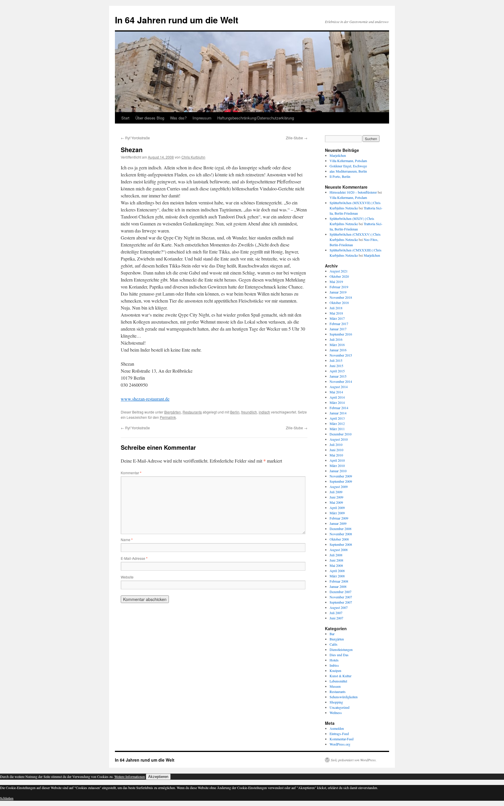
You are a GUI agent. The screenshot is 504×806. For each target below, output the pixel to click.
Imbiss (334, 665)
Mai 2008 (336, 565)
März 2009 (337, 512)
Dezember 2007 (340, 591)
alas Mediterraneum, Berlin (348, 171)
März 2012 (337, 423)
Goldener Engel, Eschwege (348, 166)
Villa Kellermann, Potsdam (348, 160)
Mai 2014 (336, 392)
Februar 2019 (339, 286)
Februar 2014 (339, 407)
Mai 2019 (336, 281)
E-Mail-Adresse (134, 558)
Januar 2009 (338, 523)
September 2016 (341, 334)
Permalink (168, 417)
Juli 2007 (336, 612)
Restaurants (192, 411)
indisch (264, 411)
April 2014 (337, 397)
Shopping (336, 702)
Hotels (334, 660)
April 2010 (337, 460)
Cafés (333, 644)
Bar (332, 633)
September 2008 (341, 544)
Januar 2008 (338, 586)
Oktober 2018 (339, 302)
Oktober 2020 (339, 276)
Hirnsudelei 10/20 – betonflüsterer (353, 192)
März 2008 (337, 576)
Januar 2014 (338, 413)
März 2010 (337, 465)
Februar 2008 (339, 581)
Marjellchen (338, 155)
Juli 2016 (336, 339)
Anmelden (337, 728)
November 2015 (341, 355)
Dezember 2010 (340, 434)
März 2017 (337, 318)
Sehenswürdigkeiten (344, 696)
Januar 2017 (338, 328)
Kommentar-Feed (342, 738)
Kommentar (131, 472)
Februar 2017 (339, 323)
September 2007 (341, 602)
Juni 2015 (336, 365)
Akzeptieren (158, 776)
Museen (335, 686)
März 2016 (337, 344)
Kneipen (335, 670)
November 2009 (341, 476)
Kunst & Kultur (340, 675)
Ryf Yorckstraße (135, 137)
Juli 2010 (336, 444)
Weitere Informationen (129, 776)
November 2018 (341, 297)
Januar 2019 (338, 292)
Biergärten (172, 411)
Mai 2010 (336, 455)
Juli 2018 (336, 307)
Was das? (178, 118)
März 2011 (337, 428)
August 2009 (339, 486)
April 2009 (337, 507)
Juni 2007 (336, 618)
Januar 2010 (338, 470)
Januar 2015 (338, 376)
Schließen (6, 798)
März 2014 (337, 402)
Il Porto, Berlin (340, 176)
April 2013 (337, 418)
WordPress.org (340, 744)
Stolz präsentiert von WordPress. (354, 760)
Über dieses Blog (149, 118)
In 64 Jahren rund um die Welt (176, 19)
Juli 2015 (336, 360)
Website (127, 576)
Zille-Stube (296, 137)
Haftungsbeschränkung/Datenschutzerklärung (255, 118)
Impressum (201, 118)
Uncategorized (339, 707)
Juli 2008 (336, 555)
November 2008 (341, 533)
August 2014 (339, 386)
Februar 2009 (339, 518)
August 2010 (339, 439)
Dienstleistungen (341, 649)
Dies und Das (339, 654)
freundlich (249, 411)
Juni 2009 (336, 497)
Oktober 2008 (339, 539)
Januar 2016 (338, 350)
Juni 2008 (336, 560)
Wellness (336, 712)
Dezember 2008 (340, 528)
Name (127, 539)
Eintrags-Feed (339, 733)
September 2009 (341, 481)
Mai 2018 (336, 313)
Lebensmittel (338, 681)
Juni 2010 (336, 449)
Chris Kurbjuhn (193, 156)
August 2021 (339, 271)
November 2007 (341, 597)
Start (125, 118)
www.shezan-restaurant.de (145, 399)
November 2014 (341, 381)
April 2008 (337, 570)
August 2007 (339, 607)
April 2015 (337, 371)
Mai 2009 (336, 502)
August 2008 (339, 549)
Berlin (234, 411)
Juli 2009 (336, 491)
